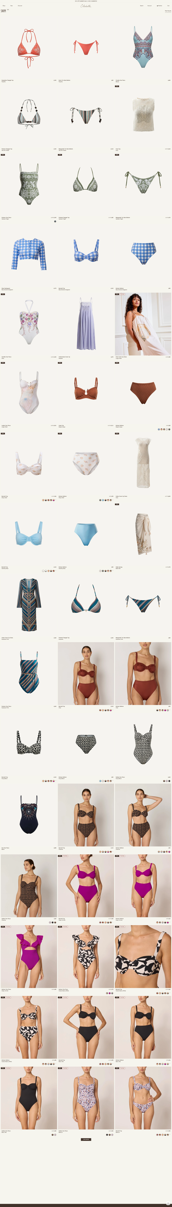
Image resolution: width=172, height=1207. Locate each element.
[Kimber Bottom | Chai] (161, 429)
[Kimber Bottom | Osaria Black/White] (159, 852)
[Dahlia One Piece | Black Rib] (169, 781)
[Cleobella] (86, 5)
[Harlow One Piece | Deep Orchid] (110, 993)
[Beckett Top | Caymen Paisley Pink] (100, 922)
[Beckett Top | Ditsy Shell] (43, 571)
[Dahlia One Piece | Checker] (164, 781)
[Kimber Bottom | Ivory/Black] (169, 429)
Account (149, 6)
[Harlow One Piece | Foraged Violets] (107, 993)
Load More (86, 1139)
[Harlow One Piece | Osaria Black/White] (112, 993)
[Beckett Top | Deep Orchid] (54, 500)
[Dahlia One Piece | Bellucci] (167, 781)
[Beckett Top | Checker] (51, 500)
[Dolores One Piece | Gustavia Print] (55, 221)
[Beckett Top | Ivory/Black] (46, 571)
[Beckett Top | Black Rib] (46, 500)
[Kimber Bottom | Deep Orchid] (165, 710)
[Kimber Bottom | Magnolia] (168, 710)
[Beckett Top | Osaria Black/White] (103, 852)
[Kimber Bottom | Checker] (164, 429)
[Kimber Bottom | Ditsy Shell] (167, 429)
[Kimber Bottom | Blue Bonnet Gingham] (159, 429)
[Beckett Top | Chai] (48, 500)
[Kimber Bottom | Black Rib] (105, 500)
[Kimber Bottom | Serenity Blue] (103, 500)
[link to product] (29, 47)
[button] (141, 6)
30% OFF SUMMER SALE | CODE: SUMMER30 (86, 1)
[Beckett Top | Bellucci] (43, 500)
